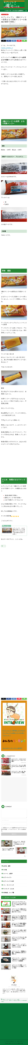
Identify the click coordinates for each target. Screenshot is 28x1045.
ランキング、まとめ (8, 888)
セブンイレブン (7, 877)
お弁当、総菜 (6, 866)
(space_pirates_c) (7, 48)
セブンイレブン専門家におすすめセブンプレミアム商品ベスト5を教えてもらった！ (14, 733)
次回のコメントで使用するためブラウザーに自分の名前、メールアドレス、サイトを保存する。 (14, 829)
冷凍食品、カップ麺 (8, 892)
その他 (5, 869)
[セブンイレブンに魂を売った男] (14, 5)
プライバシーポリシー (10, 1041)
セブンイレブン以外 (8, 881)
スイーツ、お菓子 (5, 14)
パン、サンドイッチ (8, 885)
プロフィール (19, 1041)
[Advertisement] (14, 102)
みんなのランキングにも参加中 (12, 748)
